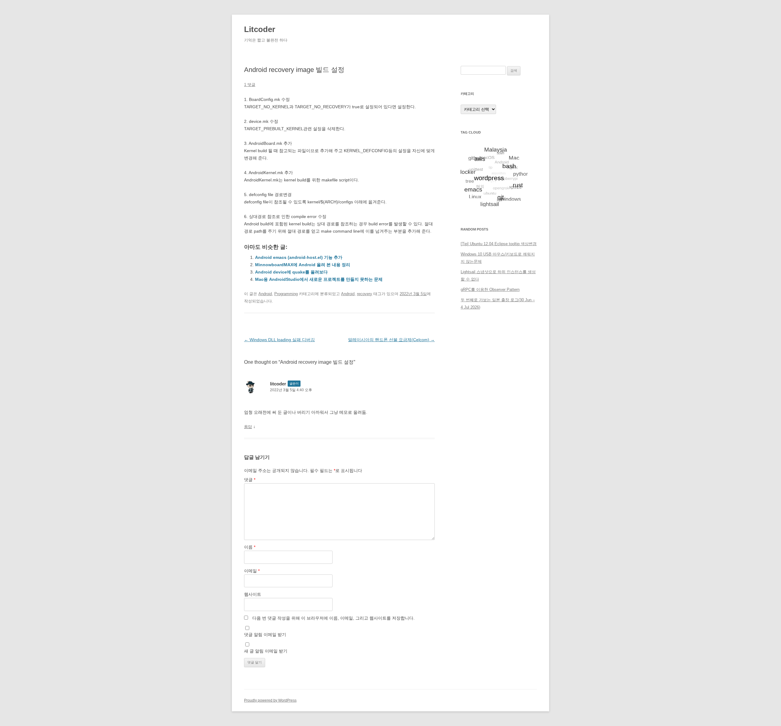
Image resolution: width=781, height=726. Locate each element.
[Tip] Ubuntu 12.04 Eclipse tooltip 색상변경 (499, 243)
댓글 (249, 479)
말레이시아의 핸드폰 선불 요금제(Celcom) (391, 339)
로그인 (467, 344)
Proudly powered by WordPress (270, 700)
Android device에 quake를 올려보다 (291, 272)
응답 (248, 426)
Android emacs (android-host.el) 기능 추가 (298, 257)
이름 (249, 547)
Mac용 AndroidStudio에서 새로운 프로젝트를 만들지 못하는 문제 (319, 279)
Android (265, 293)
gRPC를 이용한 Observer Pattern (490, 289)
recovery (364, 293)
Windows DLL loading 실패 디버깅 (279, 339)
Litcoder (259, 29)
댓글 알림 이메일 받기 (265, 634)
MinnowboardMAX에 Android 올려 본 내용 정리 (302, 264)
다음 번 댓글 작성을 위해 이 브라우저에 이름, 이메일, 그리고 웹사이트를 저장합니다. (333, 618)
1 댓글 (249, 84)
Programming (286, 293)
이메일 (252, 570)
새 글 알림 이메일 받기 (265, 651)
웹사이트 (252, 594)
